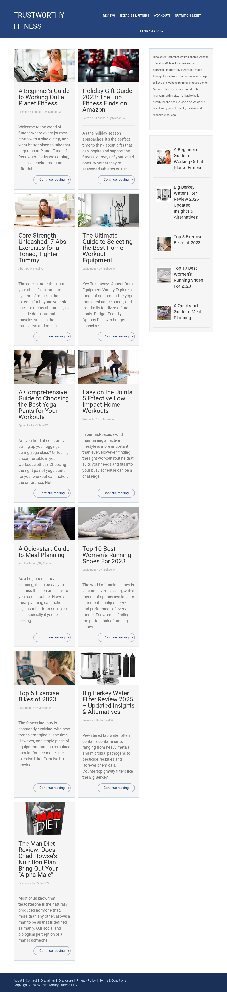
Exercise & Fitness (134, 15)
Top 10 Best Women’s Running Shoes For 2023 (106, 555)
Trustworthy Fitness (39, 20)
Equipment (89, 268)
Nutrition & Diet (188, 15)
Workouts (162, 15)
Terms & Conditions (113, 980)
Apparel (23, 425)
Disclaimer (48, 980)
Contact (31, 980)
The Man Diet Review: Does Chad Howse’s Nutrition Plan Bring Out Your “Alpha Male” (38, 859)
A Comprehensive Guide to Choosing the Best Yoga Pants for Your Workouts (43, 404)
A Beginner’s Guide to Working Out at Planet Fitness (44, 97)
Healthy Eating (27, 563)
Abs (20, 268)
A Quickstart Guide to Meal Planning (44, 552)
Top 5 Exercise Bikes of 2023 (38, 696)
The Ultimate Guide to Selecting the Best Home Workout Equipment (107, 248)
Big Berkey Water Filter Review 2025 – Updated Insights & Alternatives (108, 702)
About (18, 980)
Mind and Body (151, 31)
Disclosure (66, 980)
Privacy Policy (86, 980)
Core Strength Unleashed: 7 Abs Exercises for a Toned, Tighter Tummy (42, 248)
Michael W (54, 111)
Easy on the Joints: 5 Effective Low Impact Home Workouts (108, 401)
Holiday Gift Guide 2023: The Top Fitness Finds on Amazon (107, 100)
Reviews (109, 15)
